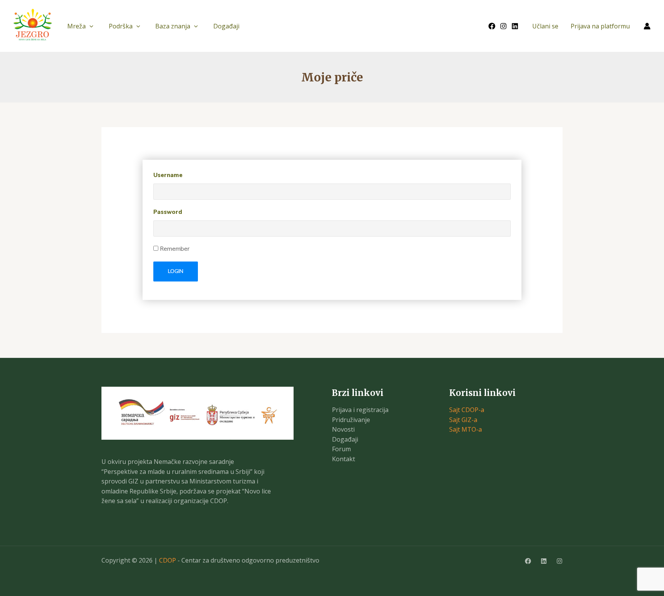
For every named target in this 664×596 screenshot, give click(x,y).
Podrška (121, 26)
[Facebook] (491, 26)
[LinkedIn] (514, 26)
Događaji (226, 26)
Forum (341, 449)
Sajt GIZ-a (463, 420)
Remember (173, 249)
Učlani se (545, 26)
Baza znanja (172, 26)
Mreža (76, 26)
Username (168, 175)
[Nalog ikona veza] (647, 26)
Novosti (343, 429)
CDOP (167, 560)
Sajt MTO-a (465, 429)
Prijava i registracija (360, 410)
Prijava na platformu (600, 26)
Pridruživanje (351, 420)
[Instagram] (503, 26)
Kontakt (343, 459)
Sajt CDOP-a (466, 410)
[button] (89, 26)
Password (167, 212)
